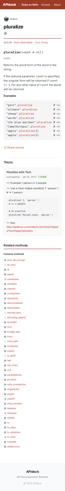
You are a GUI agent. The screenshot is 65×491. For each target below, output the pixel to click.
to (8, 422)
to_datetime (13, 432)
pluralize (25, 105)
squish (10, 394)
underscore (13, 446)
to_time (11, 437)
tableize (11, 408)
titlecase (11, 413)
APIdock (9, 4)
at (8, 269)
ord (9, 370)
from (9, 336)
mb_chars (12, 365)
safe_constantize (16, 384)
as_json (11, 264)
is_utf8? (11, 355)
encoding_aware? (16, 317)
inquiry (10, 351)
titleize (10, 417)
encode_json (14, 312)
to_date (11, 427)
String (44, 42)
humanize (12, 346)
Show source (15, 147)
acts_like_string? (16, 260)
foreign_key (13, 331)
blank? (10, 274)
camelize (12, 284)
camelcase (13, 279)
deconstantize (15, 303)
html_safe (12, 341)
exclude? (12, 322)
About (57, 4)
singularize (13, 389)
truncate (11, 441)
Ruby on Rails (30, 4)
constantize (13, 293)
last (9, 360)
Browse (46, 4)
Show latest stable (23, 42)
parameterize (14, 375)
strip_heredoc (14, 403)
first (9, 327)
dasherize (12, 298)
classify (11, 288)
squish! (11, 398)
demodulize (13, 307)
